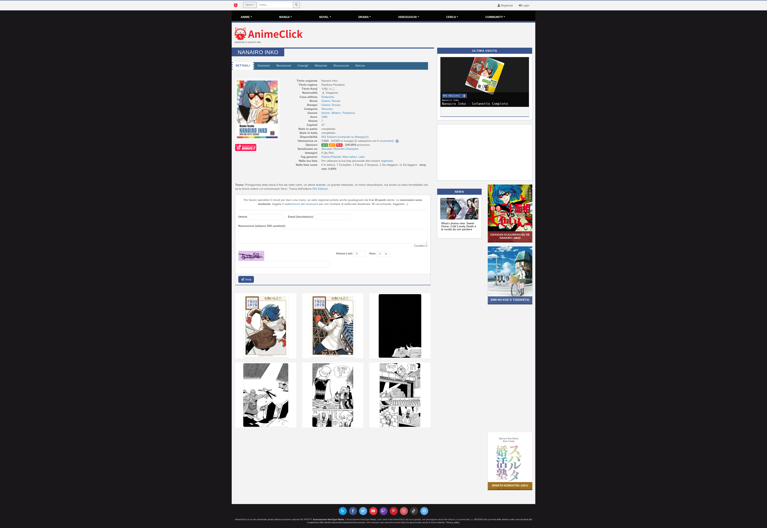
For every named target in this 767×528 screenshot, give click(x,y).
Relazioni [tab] (321, 65)
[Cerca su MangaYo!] (245, 147)
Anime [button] (245, 17)
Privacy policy (452, 522)
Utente (242, 216)
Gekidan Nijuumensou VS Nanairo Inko (510, 236)
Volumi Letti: (344, 253)
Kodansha (327, 96)
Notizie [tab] (360, 65)
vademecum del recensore (301, 203)
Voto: (372, 253)
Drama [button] (363, 17)
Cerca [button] (451, 17)
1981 (324, 116)
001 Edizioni (320, 188)
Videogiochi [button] (407, 17)
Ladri (361, 156)
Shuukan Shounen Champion (340, 148)
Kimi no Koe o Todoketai (510, 299)
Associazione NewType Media (328, 519)
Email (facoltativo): (301, 216)
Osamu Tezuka (330, 100)
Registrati (506, 5)
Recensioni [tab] (283, 65)
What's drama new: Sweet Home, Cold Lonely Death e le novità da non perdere (458, 226)
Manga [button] (284, 17)
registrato (387, 160)
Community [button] (494, 17)
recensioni (386, 140)
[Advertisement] (434, 36)
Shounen (327, 108)
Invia (247, 279)
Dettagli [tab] (243, 65)
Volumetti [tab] (263, 65)
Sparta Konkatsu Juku (510, 485)
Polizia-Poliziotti (331, 156)
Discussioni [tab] (341, 65)
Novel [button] (324, 17)
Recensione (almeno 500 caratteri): (262, 225)
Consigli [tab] (303, 65)
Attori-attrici (349, 156)
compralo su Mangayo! (353, 136)
